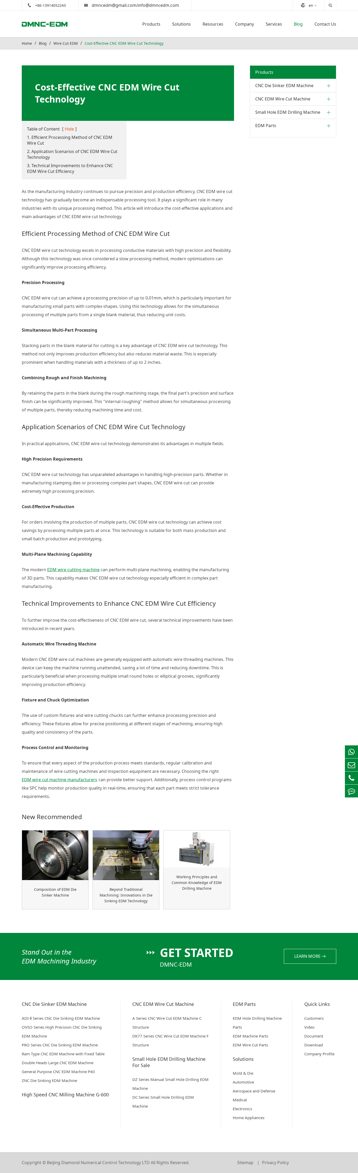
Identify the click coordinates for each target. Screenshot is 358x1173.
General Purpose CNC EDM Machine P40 (58, 1071)
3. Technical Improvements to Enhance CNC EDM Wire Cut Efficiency (70, 168)
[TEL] (351, 778)
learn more (308, 956)
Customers (314, 1018)
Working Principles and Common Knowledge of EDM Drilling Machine (197, 882)
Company (244, 24)
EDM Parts (265, 125)
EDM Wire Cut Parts (250, 1044)
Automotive (243, 1082)
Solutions (181, 24)
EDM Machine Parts (250, 1036)
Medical (240, 1099)
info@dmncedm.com (158, 5)
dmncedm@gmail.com (114, 5)
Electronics (242, 1108)
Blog (298, 24)
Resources (213, 24)
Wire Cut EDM (65, 43)
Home (27, 43)
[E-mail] (351, 764)
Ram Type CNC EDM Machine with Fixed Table (63, 1053)
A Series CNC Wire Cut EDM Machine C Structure (167, 1023)
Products (151, 24)
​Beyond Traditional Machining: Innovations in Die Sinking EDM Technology (126, 895)
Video (309, 1027)
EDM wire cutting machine (73, 570)
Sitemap (245, 1162)
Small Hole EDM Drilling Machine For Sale (168, 1062)
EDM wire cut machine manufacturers (59, 780)
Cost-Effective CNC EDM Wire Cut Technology (124, 43)
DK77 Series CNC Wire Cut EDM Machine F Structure (170, 1040)
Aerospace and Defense (254, 1090)
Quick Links (317, 1004)
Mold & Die (243, 1073)
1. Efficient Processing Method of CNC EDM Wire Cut (69, 140)
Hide (69, 129)
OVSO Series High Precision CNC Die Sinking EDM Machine (62, 1031)
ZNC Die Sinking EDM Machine (49, 1080)
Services (274, 24)
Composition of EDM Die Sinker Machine (55, 892)
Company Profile (319, 1053)
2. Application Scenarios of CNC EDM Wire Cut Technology (72, 154)
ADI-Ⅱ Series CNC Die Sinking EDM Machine (61, 1018)
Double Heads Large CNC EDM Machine (57, 1062)
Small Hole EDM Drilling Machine (287, 112)
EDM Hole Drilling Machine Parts (257, 1023)
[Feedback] (351, 791)
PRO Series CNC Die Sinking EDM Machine (60, 1044)
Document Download (313, 1040)
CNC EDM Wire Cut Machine (282, 99)
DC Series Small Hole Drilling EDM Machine (163, 1102)
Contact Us (325, 24)
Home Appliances (248, 1117)
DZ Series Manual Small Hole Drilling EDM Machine (170, 1084)
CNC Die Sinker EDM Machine (284, 85)
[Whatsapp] (351, 751)
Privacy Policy (275, 1162)
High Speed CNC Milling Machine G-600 (65, 1094)
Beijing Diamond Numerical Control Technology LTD (98, 1162)
